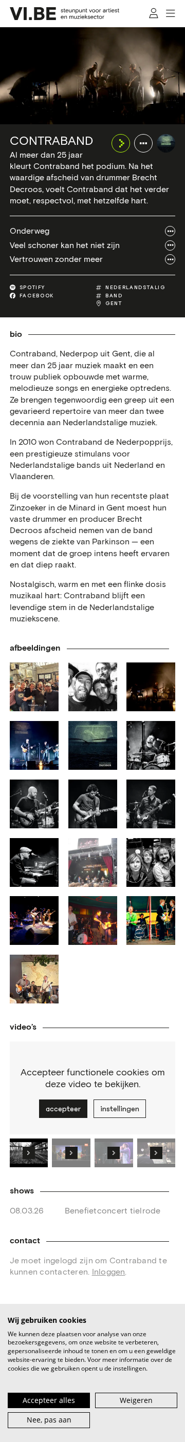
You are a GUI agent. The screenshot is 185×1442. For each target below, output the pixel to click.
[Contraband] (166, 143)
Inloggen (108, 1272)
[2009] (150, 862)
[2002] (150, 920)
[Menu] (170, 14)
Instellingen (119, 1108)
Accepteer (63, 1108)
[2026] (34, 979)
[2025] (34, 686)
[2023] (150, 686)
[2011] (92, 862)
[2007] (34, 920)
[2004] (92, 920)
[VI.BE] (65, 13)
